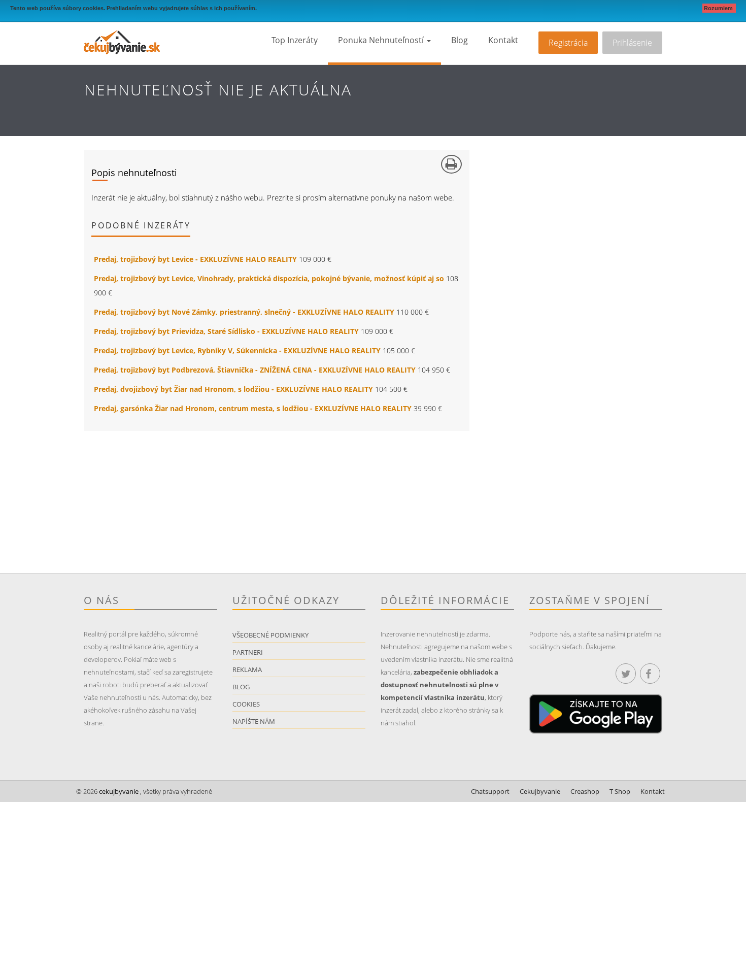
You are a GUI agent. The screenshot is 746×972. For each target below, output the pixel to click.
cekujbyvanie (118, 791)
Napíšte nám (253, 721)
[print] (451, 164)
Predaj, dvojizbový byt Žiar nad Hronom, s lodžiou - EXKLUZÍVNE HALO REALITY (233, 389)
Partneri (247, 652)
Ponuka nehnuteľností (382, 40)
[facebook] (650, 673)
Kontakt (503, 40)
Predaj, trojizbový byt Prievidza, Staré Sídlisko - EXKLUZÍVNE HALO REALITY (226, 331)
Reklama (247, 669)
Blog (459, 40)
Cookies (246, 704)
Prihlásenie (632, 42)
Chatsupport (490, 791)
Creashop (584, 791)
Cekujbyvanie (540, 791)
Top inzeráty (295, 40)
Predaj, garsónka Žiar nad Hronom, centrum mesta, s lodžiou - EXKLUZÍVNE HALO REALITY (253, 408)
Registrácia (568, 42)
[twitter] (626, 673)
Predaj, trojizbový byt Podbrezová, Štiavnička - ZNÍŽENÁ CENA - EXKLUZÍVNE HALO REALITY (255, 370)
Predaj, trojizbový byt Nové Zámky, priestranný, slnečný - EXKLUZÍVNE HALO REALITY (244, 312)
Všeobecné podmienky (270, 635)
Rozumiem (719, 8)
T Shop (619, 791)
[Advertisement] (228, 502)
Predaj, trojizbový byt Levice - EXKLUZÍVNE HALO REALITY (195, 259)
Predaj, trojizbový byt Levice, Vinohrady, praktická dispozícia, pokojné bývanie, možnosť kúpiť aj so (269, 278)
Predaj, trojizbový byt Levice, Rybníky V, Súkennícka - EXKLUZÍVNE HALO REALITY (237, 350)
